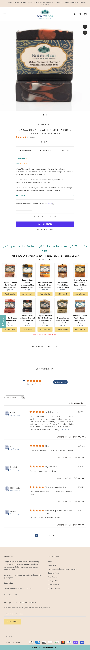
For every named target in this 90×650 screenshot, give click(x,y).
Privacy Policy (53, 581)
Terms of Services (54, 584)
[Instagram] (10, 594)
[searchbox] (13, 397)
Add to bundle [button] (10, 294)
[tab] (26, 151)
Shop (50, 561)
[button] (45, 647)
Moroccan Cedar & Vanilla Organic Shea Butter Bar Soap (80, 319)
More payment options (45, 229)
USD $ (8, 636)
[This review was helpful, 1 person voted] (79, 457)
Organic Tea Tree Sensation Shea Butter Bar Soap (45, 285)
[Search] (80, 14)
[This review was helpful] (79, 437)
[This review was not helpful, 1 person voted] (83, 457)
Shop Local (52, 565)
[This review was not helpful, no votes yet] (83, 478)
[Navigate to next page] (57, 535)
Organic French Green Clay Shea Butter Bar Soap (62, 320)
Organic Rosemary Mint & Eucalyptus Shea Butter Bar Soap (45, 319)
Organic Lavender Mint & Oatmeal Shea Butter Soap (10, 285)
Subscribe (12, 622)
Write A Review (60, 382)
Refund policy (52, 577)
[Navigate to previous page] (32, 535)
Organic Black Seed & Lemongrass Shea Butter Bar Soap (27, 284)
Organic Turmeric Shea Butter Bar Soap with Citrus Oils (80, 284)
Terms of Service (54, 588)
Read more (65, 429)
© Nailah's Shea (13, 642)
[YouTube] (16, 594)
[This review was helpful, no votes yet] (79, 525)
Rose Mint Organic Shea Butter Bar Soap (10, 320)
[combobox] (77, 403)
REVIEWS (20, 195)
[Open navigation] (5, 14)
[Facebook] (5, 594)
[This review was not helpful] (83, 437)
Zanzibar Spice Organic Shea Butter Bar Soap (62, 285)
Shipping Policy (53, 573)
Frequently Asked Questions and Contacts (62, 569)
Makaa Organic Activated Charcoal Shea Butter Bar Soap (27, 319)
